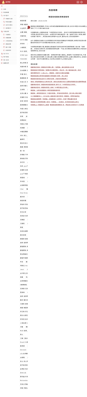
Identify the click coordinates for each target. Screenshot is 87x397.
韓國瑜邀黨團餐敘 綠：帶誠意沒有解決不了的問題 (67, 105)
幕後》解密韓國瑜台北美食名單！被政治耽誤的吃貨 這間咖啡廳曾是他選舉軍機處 (58, 82)
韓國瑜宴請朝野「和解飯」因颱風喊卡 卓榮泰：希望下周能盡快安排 (54, 99)
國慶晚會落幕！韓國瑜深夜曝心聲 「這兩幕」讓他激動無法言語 (52, 67)
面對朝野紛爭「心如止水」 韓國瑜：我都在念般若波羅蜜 (50, 73)
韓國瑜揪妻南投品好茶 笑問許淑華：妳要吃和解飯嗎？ (49, 79)
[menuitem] (8, 6)
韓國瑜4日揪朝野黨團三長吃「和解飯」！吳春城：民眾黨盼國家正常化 (55, 102)
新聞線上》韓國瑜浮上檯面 (40, 105)
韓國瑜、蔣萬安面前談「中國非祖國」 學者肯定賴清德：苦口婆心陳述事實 (56, 93)
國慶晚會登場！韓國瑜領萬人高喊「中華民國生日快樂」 (50, 87)
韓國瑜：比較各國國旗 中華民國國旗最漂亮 (45, 90)
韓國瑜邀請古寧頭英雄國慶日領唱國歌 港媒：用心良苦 (49, 76)
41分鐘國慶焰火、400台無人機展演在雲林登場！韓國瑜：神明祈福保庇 (55, 96)
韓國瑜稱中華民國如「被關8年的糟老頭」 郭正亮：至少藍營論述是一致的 (56, 70)
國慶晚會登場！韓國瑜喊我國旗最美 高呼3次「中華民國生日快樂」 (53, 84)
